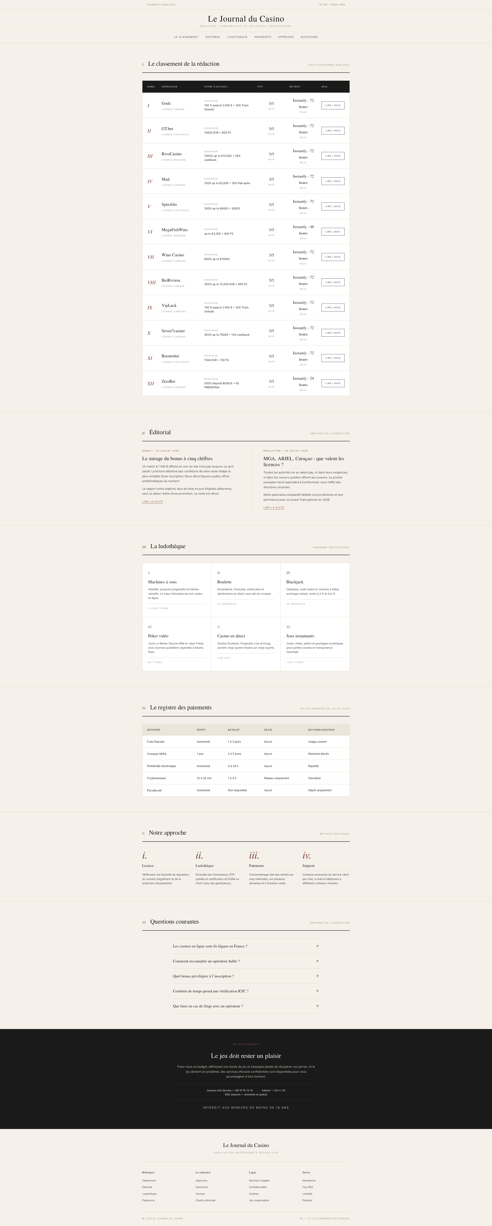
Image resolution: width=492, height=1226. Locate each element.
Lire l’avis (333, 105)
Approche (286, 36)
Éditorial (213, 36)
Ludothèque (238, 36)
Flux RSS (308, 1187)
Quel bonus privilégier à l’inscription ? (203, 976)
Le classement (186, 36)
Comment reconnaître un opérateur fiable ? (206, 961)
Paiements (263, 36)
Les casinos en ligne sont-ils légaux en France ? (210, 946)
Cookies (254, 1193)
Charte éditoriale (206, 1200)
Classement (149, 1180)
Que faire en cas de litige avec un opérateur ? (208, 1006)
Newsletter (309, 1180)
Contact (200, 1193)
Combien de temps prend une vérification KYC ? (210, 991)
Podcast (307, 1200)
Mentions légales (259, 1180)
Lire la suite (152, 501)
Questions (309, 36)
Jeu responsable (259, 1200)
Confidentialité (258, 1187)
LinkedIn (307, 1193)
